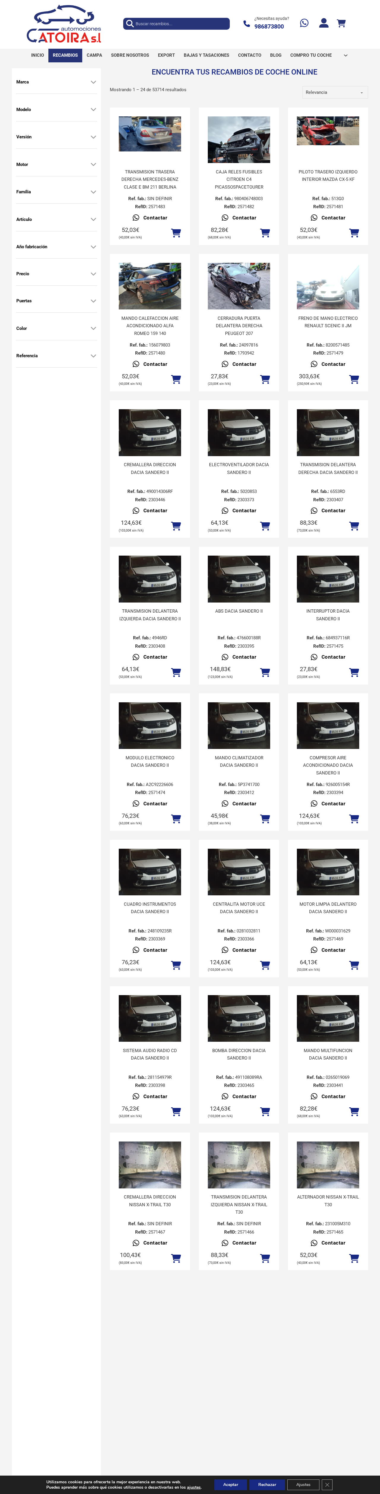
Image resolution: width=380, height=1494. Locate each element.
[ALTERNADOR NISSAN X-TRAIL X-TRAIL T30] (328, 1165)
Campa (94, 55)
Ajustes (303, 1484)
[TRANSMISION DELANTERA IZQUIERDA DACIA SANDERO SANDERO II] (150, 579)
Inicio (37, 55)
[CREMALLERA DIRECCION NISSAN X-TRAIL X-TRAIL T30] (150, 1165)
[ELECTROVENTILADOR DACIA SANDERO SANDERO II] (239, 432)
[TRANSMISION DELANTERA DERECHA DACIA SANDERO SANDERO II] (328, 432)
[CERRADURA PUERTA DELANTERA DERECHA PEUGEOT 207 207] (239, 286)
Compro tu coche (311, 55)
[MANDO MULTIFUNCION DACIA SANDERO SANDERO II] (328, 1018)
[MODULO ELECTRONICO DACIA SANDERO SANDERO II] (150, 725)
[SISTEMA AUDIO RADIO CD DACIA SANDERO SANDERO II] (150, 1018)
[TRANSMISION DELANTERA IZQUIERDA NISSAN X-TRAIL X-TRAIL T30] (239, 1165)
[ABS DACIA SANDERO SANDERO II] (239, 579)
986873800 (269, 26)
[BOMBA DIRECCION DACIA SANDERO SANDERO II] (239, 1018)
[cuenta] (324, 23)
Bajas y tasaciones (206, 55)
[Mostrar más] (93, 82)
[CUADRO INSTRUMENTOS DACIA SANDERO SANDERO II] (150, 872)
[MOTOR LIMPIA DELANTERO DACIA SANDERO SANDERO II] (328, 872)
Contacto (249, 55)
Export (166, 55)
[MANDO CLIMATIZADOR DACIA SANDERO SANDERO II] (239, 725)
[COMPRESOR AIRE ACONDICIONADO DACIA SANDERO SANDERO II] (328, 725)
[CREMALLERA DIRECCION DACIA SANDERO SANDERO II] (150, 432)
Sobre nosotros (130, 55)
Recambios (65, 55)
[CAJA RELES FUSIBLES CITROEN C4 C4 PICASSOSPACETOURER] (239, 139)
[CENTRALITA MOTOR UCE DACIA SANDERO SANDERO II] (239, 872)
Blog (275, 55)
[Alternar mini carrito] (341, 24)
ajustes (194, 1487)
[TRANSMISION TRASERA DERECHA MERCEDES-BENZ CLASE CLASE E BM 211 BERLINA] (150, 133)
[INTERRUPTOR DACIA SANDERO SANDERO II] (328, 579)
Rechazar (267, 1484)
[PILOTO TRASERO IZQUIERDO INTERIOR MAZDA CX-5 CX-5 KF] (328, 130)
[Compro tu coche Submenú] (345, 55)
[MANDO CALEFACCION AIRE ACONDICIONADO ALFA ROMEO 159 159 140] (150, 286)
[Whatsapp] (304, 23)
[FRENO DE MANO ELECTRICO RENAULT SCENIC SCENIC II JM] (328, 286)
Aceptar (230, 1484)
